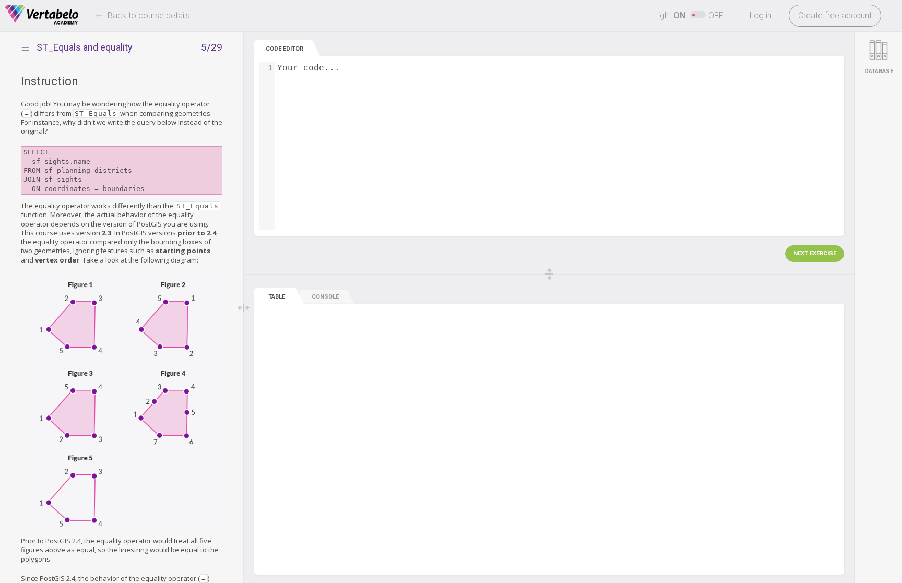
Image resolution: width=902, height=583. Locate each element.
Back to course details (149, 15)
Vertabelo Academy (41, 15)
